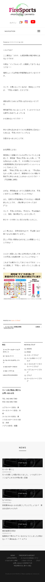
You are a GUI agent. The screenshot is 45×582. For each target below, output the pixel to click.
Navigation (10, 31)
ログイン (13, 23)
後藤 (22, 42)
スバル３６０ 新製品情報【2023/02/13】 (12, 327)
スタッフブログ (15, 320)
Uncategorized (10, 375)
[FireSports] (22, 19)
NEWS (29, 349)
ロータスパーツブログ (34, 380)
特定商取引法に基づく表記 (22, 566)
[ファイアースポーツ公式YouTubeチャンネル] (33, 23)
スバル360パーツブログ (34, 359)
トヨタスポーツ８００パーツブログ (34, 365)
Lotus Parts (12, 558)
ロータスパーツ (8, 356)
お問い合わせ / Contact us (22, 563)
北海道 (39, 327)
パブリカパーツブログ (34, 371)
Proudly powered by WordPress (13, 574)
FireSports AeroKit (27, 555)
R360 (29, 352)
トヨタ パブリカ (8, 371)
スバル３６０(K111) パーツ (11, 361)
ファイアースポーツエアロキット (11, 351)
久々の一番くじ (8, 469)
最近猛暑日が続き (9, 531)
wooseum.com (36, 574)
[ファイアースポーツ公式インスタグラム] (26, 23)
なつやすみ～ (7, 500)
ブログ (29, 375)
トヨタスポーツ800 (10, 367)
